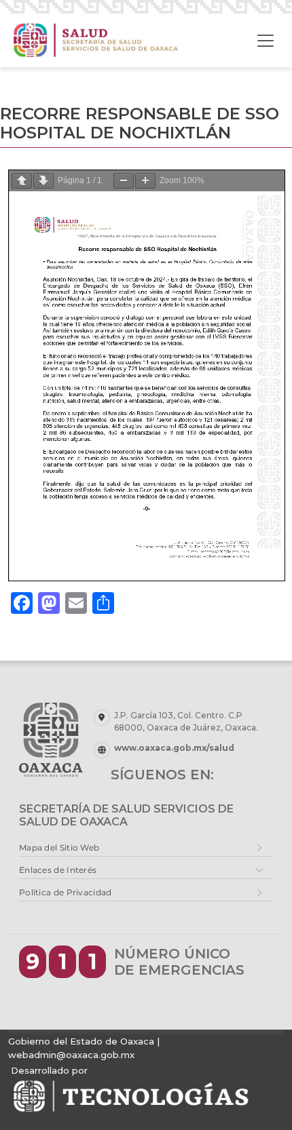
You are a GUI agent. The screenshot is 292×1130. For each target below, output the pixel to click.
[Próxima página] (43, 181)
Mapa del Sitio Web (59, 847)
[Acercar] (145, 181)
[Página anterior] (22, 181)
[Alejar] (123, 181)
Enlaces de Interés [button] (57, 870)
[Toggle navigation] (265, 41)
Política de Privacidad (65, 892)
